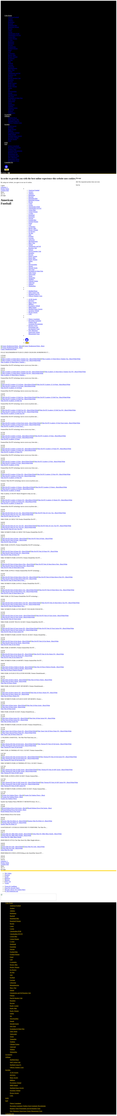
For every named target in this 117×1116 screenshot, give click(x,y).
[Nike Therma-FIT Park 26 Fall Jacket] (36, 744)
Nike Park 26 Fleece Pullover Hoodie (11, 670)
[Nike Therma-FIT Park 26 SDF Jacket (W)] (39, 782)
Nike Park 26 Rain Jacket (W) (9, 721)
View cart (8, 881)
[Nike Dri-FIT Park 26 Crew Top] (33, 513)
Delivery (7, 878)
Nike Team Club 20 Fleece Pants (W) (11, 734)
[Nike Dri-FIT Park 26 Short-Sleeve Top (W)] (40, 603)
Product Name (5, 189)
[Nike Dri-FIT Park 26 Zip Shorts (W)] (32, 654)
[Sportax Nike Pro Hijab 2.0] (26, 821)
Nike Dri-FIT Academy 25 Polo (10, 465)
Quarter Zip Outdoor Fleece (9, 798)
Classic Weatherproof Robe (9, 349)
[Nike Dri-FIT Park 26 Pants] (27, 538)
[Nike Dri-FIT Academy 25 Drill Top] (35, 397)
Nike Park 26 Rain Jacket (8, 709)
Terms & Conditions (11, 886)
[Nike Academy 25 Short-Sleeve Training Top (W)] (43, 371)
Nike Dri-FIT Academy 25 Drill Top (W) (12, 413)
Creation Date (5, 190)
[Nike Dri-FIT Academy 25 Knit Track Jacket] (40, 423)
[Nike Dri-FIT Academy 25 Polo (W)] (35, 474)
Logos (7, 883)
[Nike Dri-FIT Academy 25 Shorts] (34, 487)
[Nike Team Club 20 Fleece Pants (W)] (36, 731)
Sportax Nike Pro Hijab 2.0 (9, 824)
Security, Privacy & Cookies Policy (15, 889)
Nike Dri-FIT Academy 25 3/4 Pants (11, 388)
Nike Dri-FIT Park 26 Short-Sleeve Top (12, 593)
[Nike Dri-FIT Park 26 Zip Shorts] (29, 641)
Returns (7, 880)
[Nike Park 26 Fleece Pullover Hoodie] (32, 667)
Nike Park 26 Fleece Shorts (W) (10, 696)
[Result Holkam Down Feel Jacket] (26, 808)
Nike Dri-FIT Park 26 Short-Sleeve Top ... (13, 606)
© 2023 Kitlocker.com (11, 891)
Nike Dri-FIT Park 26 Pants (9, 542)
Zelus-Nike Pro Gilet (7, 850)
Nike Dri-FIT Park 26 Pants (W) (10, 554)
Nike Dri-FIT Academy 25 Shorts (10, 490)
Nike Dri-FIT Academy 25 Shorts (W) (12, 503)
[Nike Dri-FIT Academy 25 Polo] (33, 461)
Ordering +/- (4, 187)
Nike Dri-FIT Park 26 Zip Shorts (10, 644)
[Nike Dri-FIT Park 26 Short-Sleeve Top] (37, 590)
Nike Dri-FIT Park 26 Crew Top (10, 516)
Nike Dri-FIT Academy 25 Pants (10, 439)
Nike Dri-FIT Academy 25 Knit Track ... (12, 426)
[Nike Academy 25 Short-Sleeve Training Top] (40, 359)
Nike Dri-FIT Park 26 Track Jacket (11, 619)
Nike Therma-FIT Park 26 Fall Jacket (11, 747)
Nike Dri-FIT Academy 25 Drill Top (11, 400)
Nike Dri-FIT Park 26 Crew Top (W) (11, 529)
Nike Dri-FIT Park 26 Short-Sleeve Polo (12, 567)
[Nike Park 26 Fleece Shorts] (26, 680)
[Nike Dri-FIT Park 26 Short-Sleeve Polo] (34, 564)
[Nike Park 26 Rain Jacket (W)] (28, 718)
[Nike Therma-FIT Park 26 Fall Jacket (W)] (39, 757)
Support (7, 875)
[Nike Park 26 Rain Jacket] (25, 705)
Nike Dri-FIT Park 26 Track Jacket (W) (12, 632)
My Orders (8, 873)
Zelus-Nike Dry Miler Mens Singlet (11, 837)
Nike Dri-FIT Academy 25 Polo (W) (11, 477)
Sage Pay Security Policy (12, 888)
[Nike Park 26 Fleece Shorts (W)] (29, 692)
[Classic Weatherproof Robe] (22, 346)
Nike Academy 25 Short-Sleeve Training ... (13, 362)
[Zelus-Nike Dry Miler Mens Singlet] (31, 834)
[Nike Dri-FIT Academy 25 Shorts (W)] (36, 500)
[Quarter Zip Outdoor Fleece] (23, 795)
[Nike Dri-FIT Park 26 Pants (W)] (29, 551)
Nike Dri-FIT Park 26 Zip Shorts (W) (11, 657)
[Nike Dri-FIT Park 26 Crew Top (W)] (36, 526)
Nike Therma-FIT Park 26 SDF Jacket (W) (13, 786)
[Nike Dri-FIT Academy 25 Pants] (33, 436)
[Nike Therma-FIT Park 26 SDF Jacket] (37, 769)
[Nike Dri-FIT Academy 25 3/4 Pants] (35, 384)
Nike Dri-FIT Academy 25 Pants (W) (11, 452)
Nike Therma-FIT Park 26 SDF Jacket (12, 773)
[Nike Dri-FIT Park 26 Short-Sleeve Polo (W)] (37, 577)
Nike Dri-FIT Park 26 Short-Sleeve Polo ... (13, 580)
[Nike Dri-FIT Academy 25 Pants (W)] (36, 448)
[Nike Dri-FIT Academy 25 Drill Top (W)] (38, 410)
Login (7, 876)
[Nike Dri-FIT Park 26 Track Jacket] (35, 615)
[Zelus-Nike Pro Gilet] (23, 846)
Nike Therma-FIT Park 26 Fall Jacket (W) (13, 760)
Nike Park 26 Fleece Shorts (9, 683)
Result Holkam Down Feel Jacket (10, 811)
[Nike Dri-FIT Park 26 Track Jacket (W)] (37, 628)
